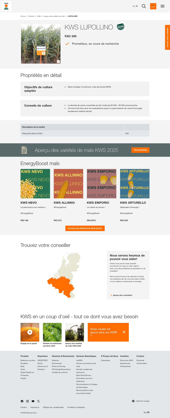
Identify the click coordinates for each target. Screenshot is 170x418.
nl (133, 6)
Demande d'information (142, 361)
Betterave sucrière (28, 360)
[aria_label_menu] (162, 6)
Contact (140, 356)
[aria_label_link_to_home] (6, 6)
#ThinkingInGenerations (61, 369)
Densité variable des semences (84, 370)
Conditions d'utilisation (76, 407)
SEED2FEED (43, 360)
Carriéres (124, 356)
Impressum (34, 407)
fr (137, 6)
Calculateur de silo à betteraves (84, 379)
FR (148, 412)
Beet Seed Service (83, 375)
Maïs (22, 366)
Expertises (43, 356)
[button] (30, 334)
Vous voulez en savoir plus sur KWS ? (103, 332)
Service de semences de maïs (86, 364)
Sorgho (23, 378)
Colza (23, 369)
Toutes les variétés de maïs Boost (85, 228)
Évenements (57, 363)
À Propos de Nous (109, 356)
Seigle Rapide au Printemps (27, 373)
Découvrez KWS (126, 360)
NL (145, 412)
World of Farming (58, 366)
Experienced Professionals (125, 364)
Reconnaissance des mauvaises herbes (84, 391)
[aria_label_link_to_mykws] (153, 6)
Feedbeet (24, 363)
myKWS (79, 360)
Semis (40, 363)
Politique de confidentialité (53, 407)
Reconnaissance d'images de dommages (86, 385)
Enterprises (105, 360)
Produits (25, 356)
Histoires (55, 360)
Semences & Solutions (43, 367)
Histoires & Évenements (63, 356)
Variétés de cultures (60, 372)
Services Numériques (86, 356)
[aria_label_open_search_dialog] (143, 6)
